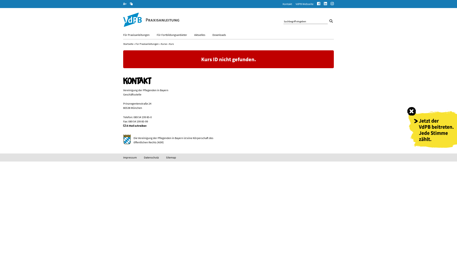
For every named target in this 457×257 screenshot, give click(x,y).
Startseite (128, 44)
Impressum (130, 157)
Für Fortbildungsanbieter (172, 35)
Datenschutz (151, 157)
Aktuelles (199, 35)
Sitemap (171, 157)
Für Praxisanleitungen (136, 35)
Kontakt (287, 4)
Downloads (219, 35)
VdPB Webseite (304, 4)
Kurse (164, 44)
